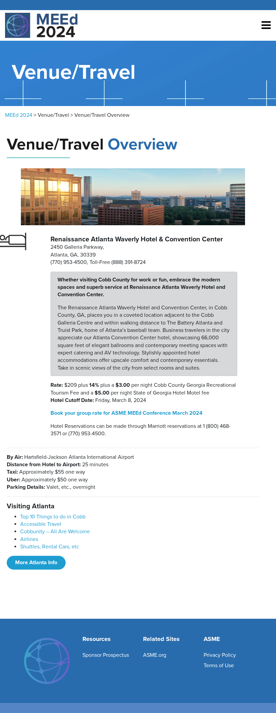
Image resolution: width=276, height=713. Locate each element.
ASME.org (154, 655)
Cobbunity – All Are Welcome (55, 531)
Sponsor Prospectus (105, 655)
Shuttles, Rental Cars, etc (49, 546)
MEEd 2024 (18, 115)
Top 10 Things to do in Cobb (52, 516)
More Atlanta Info (36, 562)
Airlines (29, 539)
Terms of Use (219, 665)
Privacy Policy (220, 655)
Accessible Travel (40, 524)
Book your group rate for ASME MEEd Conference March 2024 (126, 413)
